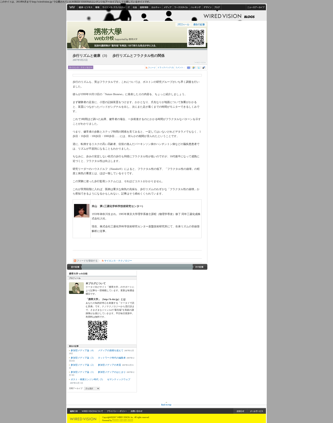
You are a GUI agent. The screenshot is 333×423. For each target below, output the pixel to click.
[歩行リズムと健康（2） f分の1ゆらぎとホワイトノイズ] (74, 267)
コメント (179, 67)
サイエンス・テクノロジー (80, 67)
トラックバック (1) (165, 67)
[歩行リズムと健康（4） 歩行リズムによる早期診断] (200, 267)
